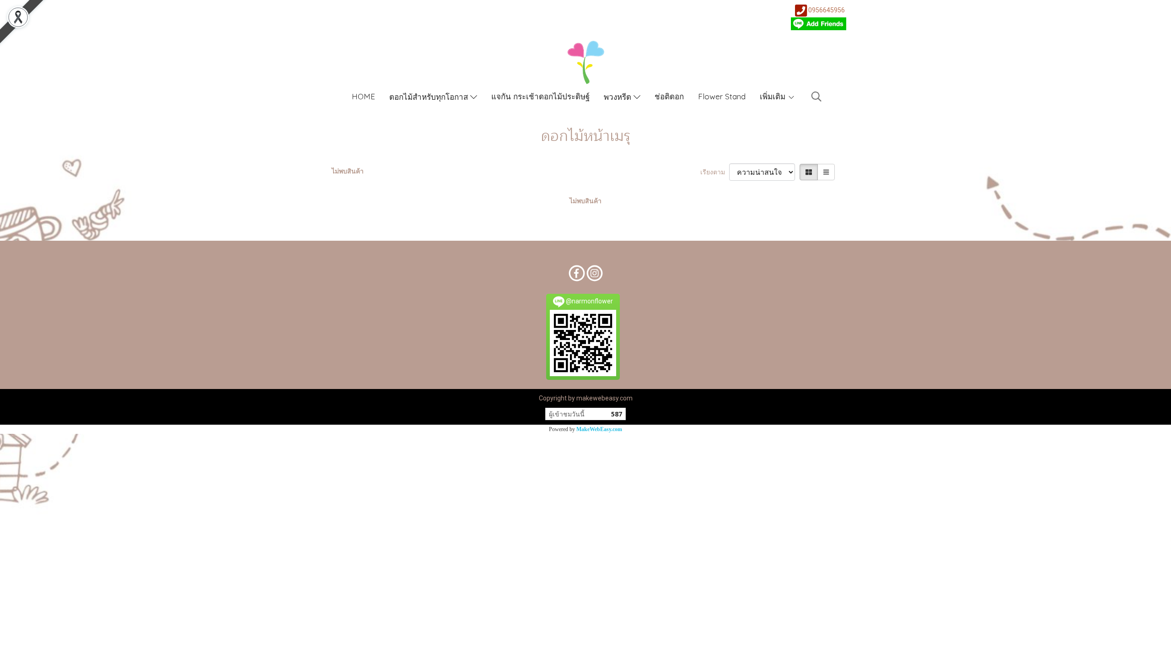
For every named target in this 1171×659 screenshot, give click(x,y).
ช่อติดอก (669, 96)
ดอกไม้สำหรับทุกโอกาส (429, 97)
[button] (816, 96)
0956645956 (826, 10)
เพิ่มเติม (774, 96)
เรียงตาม (714, 172)
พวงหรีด (619, 97)
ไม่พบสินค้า (348, 171)
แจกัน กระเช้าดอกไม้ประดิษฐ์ (540, 96)
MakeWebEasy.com (599, 429)
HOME (363, 96)
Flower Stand (722, 96)
